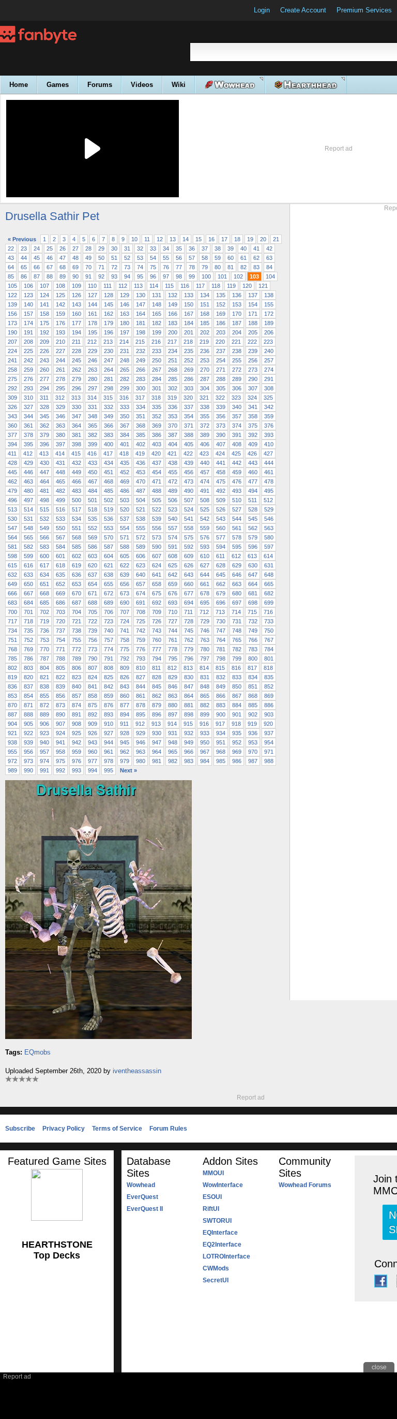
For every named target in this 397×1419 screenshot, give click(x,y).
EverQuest (142, 1197)
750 (268, 630)
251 (172, 360)
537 (124, 519)
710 (172, 612)
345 (44, 416)
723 (108, 621)
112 (122, 286)
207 (12, 342)
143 (76, 304)
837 (28, 686)
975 (60, 761)
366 (108, 425)
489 (172, 491)
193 (60, 332)
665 (268, 584)
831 (204, 677)
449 (76, 472)
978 (108, 761)
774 (108, 649)
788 (60, 658)
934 (220, 733)
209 (44, 342)
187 (236, 323)
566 (44, 537)
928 (124, 733)
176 (60, 323)
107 (44, 286)
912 (140, 724)
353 (172, 416)
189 (268, 323)
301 (156, 388)
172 (268, 314)
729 (204, 621)
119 (231, 286)
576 (204, 537)
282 (124, 379)
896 (156, 714)
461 (268, 472)
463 (28, 481)
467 (92, 481)
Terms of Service (117, 1128)
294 (44, 388)
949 (188, 742)
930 (156, 733)
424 (220, 453)
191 (28, 332)
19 (250, 239)
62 (256, 258)
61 (243, 258)
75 (153, 267)
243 (44, 360)
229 (92, 351)
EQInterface (220, 1232)
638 (108, 575)
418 (124, 453)
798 (220, 658)
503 (124, 500)
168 (204, 314)
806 (76, 668)
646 (236, 575)
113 (138, 286)
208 (28, 342)
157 (28, 314)
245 (76, 360)
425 (236, 453)
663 (236, 584)
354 (188, 416)
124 (44, 295)
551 (76, 528)
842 (108, 686)
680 (236, 593)
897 (172, 714)
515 (44, 509)
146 (124, 304)
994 (92, 770)
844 (140, 686)
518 (92, 509)
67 (50, 267)
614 (268, 556)
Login (262, 10)
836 (12, 686)
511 (252, 500)
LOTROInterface (226, 1256)
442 (236, 463)
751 (12, 640)
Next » (128, 770)
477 (252, 481)
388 (188, 435)
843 (124, 686)
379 (44, 435)
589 (140, 547)
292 (12, 388)
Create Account (303, 10)
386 (156, 435)
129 (124, 295)
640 (140, 575)
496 (12, 500)
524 (188, 509)
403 (156, 444)
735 (28, 630)
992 (60, 770)
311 (44, 397)
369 (156, 425)
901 (236, 714)
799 (236, 658)
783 (252, 649)
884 (236, 705)
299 (124, 388)
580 (268, 537)
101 (222, 276)
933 (204, 733)
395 (28, 444)
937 (268, 733)
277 (44, 379)
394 (12, 444)
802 (12, 668)
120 (247, 286)
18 (237, 239)
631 (268, 565)
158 (44, 314)
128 (108, 295)
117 (200, 286)
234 (172, 351)
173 (12, 323)
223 (268, 342)
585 (76, 547)
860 (124, 696)
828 (156, 677)
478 (268, 481)
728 (188, 621)
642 (172, 575)
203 (220, 332)
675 (156, 593)
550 (60, 528)
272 (236, 370)
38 (218, 248)
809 (124, 668)
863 (172, 696)
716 (268, 612)
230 (108, 351)
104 (270, 276)
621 (108, 565)
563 (268, 528)
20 (263, 239)
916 (204, 724)
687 (76, 602)
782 (236, 649)
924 (60, 733)
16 (211, 239)
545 (252, 519)
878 (140, 705)
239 (252, 351)
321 (204, 397)
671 (92, 593)
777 (156, 649)
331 (92, 407)
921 (12, 733)
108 (60, 286)
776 (140, 649)
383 (108, 435)
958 (60, 752)
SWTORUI (217, 1220)
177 (76, 323)
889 (44, 714)
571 (124, 537)
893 (108, 714)
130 (140, 295)
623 (140, 565)
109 (76, 286)
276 (28, 379)
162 (108, 314)
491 (204, 491)
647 (252, 575)
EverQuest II (145, 1208)
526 (220, 509)
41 (256, 248)
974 (44, 761)
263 (92, 370)
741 (124, 630)
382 (92, 435)
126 (76, 295)
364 (76, 425)
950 (204, 742)
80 (218, 267)
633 (28, 575)
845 (156, 686)
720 (60, 621)
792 (124, 658)
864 (188, 696)
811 (156, 668)
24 (37, 248)
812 (172, 668)
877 (124, 705)
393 (268, 435)
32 (140, 248)
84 (269, 267)
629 (236, 565)
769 (28, 649)
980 (140, 761)
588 (124, 547)
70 (88, 267)
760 (156, 640)
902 (252, 714)
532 (44, 519)
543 (220, 519)
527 (236, 509)
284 (156, 379)
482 (60, 491)
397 (60, 444)
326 (12, 407)
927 (108, 733)
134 (204, 295)
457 (204, 472)
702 (44, 612)
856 (60, 696)
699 (268, 602)
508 (204, 500)
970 (252, 752)
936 (252, 733)
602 (76, 556)
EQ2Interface (222, 1244)
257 (268, 360)
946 (140, 742)
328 (44, 407)
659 (172, 584)
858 (92, 696)
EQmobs (37, 1052)
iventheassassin (137, 1071)
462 (12, 481)
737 (60, 630)
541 (188, 519)
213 (108, 342)
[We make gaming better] (33, 10)
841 (92, 686)
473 (188, 481)
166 (172, 314)
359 (268, 416)
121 (263, 286)
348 (92, 416)
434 (108, 463)
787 (44, 658)
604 (108, 556)
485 (108, 491)
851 (252, 686)
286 (188, 379)
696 (220, 602)
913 (156, 724)
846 (172, 686)
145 (108, 304)
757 (108, 640)
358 (252, 416)
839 (60, 686)
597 (268, 547)
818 (268, 668)
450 (92, 472)
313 (76, 397)
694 (188, 602)
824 (92, 677)
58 (205, 258)
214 (124, 342)
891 (76, 714)
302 (172, 388)
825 (108, 677)
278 (60, 379)
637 (92, 575)
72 (114, 267)
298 (108, 388)
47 (62, 258)
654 (92, 584)
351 (140, 416)
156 (12, 314)
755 (76, 640)
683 (12, 602)
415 (76, 453)
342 (268, 407)
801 (268, 658)
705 (92, 612)
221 (236, 342)
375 (252, 425)
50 (101, 258)
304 (204, 388)
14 (185, 239)
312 (60, 397)
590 (156, 547)
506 (172, 500)
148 (156, 304)
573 (156, 537)
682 (268, 593)
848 (204, 686)
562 (252, 528)
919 (252, 724)
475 (220, 481)
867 (236, 696)
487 (140, 491)
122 (12, 295)
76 (166, 267)
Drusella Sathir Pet (52, 216)
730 (220, 621)
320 (188, 397)
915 (188, 724)
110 (92, 286)
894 (124, 714)
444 (268, 463)
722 (92, 621)
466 (76, 481)
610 (204, 556)
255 (236, 360)
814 (204, 668)
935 (236, 733)
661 (204, 584)
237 (220, 351)
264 (108, 370)
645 (220, 575)
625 (172, 565)
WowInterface (223, 1185)
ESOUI (212, 1197)
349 (108, 416)
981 (156, 761)
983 (188, 761)
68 (62, 267)
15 (198, 239)
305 (220, 388)
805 (60, 668)
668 (44, 593)
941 (60, 742)
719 (44, 621)
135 (220, 295)
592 (188, 547)
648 (268, 575)
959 (76, 752)
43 (11, 258)
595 (236, 547)
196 (108, 332)
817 (252, 668)
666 (12, 593)
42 (269, 248)
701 (28, 612)
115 (169, 286)
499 (60, 500)
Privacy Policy (63, 1128)
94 (127, 276)
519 (108, 509)
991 (44, 770)
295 (60, 388)
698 (252, 602)
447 (44, 472)
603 (92, 556)
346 (60, 416)
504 (140, 500)
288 (220, 379)
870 (12, 705)
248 (124, 360)
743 (156, 630)
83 (256, 267)
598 (12, 556)
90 (75, 276)
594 (220, 547)
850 (236, 686)
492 (220, 491)
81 (230, 267)
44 (24, 258)
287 (204, 379)
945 (124, 742)
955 (12, 752)
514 (28, 509)
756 (92, 640)
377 (12, 435)
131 (156, 295)
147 (140, 304)
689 (108, 602)
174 (28, 323)
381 (76, 435)
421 (172, 453)
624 (156, 565)
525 (204, 509)
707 (124, 612)
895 (140, 714)
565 (28, 537)
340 (236, 407)
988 (268, 761)
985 (220, 761)
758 (124, 640)
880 (172, 705)
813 (188, 668)
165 (156, 314)
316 (124, 397)
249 (140, 360)
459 (236, 472)
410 (268, 444)
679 (220, 593)
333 (124, 407)
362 (44, 425)
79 (205, 267)
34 (166, 248)
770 (44, 649)
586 (92, 547)
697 (236, 602)
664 (252, 584)
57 (192, 258)
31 (127, 248)
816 (236, 668)
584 (60, 547)
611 (220, 556)
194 (76, 332)
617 (44, 565)
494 (252, 491)
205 (252, 332)
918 (236, 724)
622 (124, 565)
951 (220, 742)
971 (268, 752)
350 (124, 416)
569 (92, 537)
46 (50, 258)
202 (204, 332)
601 (60, 556)
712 (204, 612)
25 (50, 248)
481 (44, 491)
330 (76, 407)
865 (204, 696)
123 (28, 295)
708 (140, 612)
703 (60, 612)
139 (12, 304)
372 (204, 425)
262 (76, 370)
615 (12, 565)
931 (172, 733)
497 (28, 500)
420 (156, 453)
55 (166, 258)
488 (156, 491)
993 (76, 770)
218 (188, 342)
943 (92, 742)
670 (76, 593)
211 (76, 342)
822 (60, 677)
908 (76, 724)
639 (124, 575)
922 (28, 733)
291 (268, 379)
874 (76, 705)
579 (252, 537)
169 (220, 314)
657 (140, 584)
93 (114, 276)
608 (172, 556)
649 (12, 584)
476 (236, 481)
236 (204, 351)
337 (188, 407)
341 (252, 407)
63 (269, 258)
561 (236, 528)
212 (92, 342)
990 (28, 770)
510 (236, 500)
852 (268, 686)
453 (140, 472)
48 (75, 258)
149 (172, 304)
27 (75, 248)
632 (12, 575)
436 (140, 463)
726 (156, 621)
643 (188, 575)
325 (268, 397)
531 (28, 519)
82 (243, 267)
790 (92, 658)
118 (215, 286)
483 (76, 491)
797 (204, 658)
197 (124, 332)
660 (188, 584)
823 (76, 677)
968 (220, 752)
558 (188, 528)
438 (172, 463)
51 (114, 258)
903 (268, 714)
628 (220, 565)
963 (140, 752)
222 (252, 342)
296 (76, 388)
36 (192, 248)
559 (204, 528)
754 (60, 640)
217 (172, 342)
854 (28, 696)
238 (236, 351)
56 (179, 258)
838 (44, 686)
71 (101, 267)
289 (236, 379)
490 (188, 491)
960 (92, 752)
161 (92, 314)
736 (44, 630)
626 (188, 565)
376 (268, 425)
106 (28, 286)
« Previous (22, 239)
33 (153, 248)
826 (124, 677)
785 (12, 658)
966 (188, 752)
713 (220, 612)
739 (92, 630)
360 (12, 425)
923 (44, 733)
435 (124, 463)
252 (188, 360)
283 (140, 379)
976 (76, 761)
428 (12, 463)
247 (108, 360)
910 (108, 724)
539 (156, 519)
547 (12, 528)
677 (188, 593)
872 (44, 705)
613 (252, 556)
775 (124, 649)
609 (188, 556)
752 (28, 640)
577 (220, 537)
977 (92, 761)
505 (156, 500)
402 (140, 444)
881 (188, 705)
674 (140, 593)
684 (28, 602)
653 (76, 584)
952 (236, 742)
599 (28, 556)
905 (28, 724)
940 (44, 742)
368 (140, 425)
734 (12, 630)
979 (124, 761)
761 (172, 640)
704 (76, 612)
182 (156, 323)
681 (252, 593)
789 (76, 658)
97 (166, 276)
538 (140, 519)
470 (140, 481)
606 (140, 556)
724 (124, 621)
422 (188, 453)
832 (220, 677)
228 (76, 351)
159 (60, 314)
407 (220, 444)
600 (44, 556)
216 (156, 342)
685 (44, 602)
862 (156, 696)
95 (140, 276)
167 (188, 314)
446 (28, 472)
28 (88, 248)
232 (140, 351)
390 (220, 435)
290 (252, 379)
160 (76, 314)
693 (172, 602)
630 (252, 565)
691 (140, 602)
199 (156, 332)
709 (156, 612)
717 (12, 621)
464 (44, 481)
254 (220, 360)
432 (76, 463)
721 (76, 621)
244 (60, 360)
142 (60, 304)
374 (236, 425)
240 (268, 351)
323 (236, 397)
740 (108, 630)
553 (108, 528)
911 (124, 724)
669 (60, 593)
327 (28, 407)
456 (188, 472)
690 (124, 602)
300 (140, 388)
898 (188, 714)
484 (92, 491)
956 (28, 752)
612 (236, 556)
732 (252, 621)
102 (238, 276)
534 (76, 519)
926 (92, 733)
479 (12, 491)
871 (28, 705)
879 (156, 705)
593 (204, 547)
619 (76, 565)
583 (44, 547)
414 (60, 453)
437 (156, 463)
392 (252, 435)
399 (92, 444)
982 (172, 761)
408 (236, 444)
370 (172, 425)
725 (140, 621)
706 (108, 612)
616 (28, 565)
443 (252, 463)
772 (76, 649)
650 (28, 584)
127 (92, 295)
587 (108, 547)
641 (156, 575)
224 (12, 351)
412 (28, 453)
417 (108, 453)
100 (206, 276)
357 (236, 416)
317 (140, 397)
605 (124, 556)
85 (11, 276)
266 (140, 370)
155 (268, 304)
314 (92, 397)
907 (60, 724)
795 (172, 658)
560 (220, 528)
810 (140, 668)
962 (124, 752)
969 (236, 752)
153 (236, 304)
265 (124, 370)
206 (268, 332)
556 (156, 528)
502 (108, 500)
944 (108, 742)
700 (12, 612)
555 (140, 528)
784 (268, 649)
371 (188, 425)
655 (108, 584)
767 (268, 640)
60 (230, 258)
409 (252, 444)
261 (60, 370)
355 (204, 416)
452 (124, 472)
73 (127, 267)
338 (204, 407)
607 (156, 556)
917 (220, 724)
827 (140, 677)
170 (236, 314)
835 (268, 677)
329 (60, 407)
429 (28, 463)
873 (60, 705)
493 (236, 491)
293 (28, 388)
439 (188, 463)
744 (172, 630)
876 (108, 705)
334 (140, 407)
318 (156, 397)
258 (12, 370)
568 (76, 537)
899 (204, 714)
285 (172, 379)
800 (252, 658)
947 (156, 742)
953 (252, 742)
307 (252, 388)
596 (252, 547)
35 (179, 248)
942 (76, 742)
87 (37, 276)
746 (204, 630)
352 (156, 416)
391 (236, 435)
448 (60, 472)
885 (252, 705)
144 (92, 304)
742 (140, 630)
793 (140, 658)
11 (147, 239)
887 (12, 714)
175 (44, 323)
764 (220, 640)
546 (268, 519)
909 (92, 724)
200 (172, 332)
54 (153, 258)
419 (140, 453)
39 (230, 248)
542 (204, 519)
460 (252, 472)
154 (252, 304)
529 (268, 509)
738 (76, 630)
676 (172, 593)
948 (172, 742)
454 (156, 472)
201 (188, 332)
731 (236, 621)
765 (236, 640)
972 (12, 761)
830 (188, 677)
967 (204, 752)
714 (236, 612)
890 (60, 714)
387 (172, 435)
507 (188, 500)
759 (140, 640)
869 (268, 696)
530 (12, 519)
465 (60, 481)
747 (220, 630)
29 (101, 248)
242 (28, 360)
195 (92, 332)
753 (44, 640)
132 (172, 295)
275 (12, 379)
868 (252, 696)
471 (156, 481)
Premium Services (364, 10)
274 (268, 370)
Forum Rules (168, 1128)
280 (92, 379)
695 (204, 602)
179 (108, 323)
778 (172, 649)
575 (188, 537)
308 (268, 388)
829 (172, 677)
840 (76, 686)
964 (156, 752)
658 (156, 584)
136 (236, 295)
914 (172, 724)
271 (220, 370)
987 (252, 761)
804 (44, 668)
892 (92, 714)
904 (12, 724)
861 (140, 696)
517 (76, 509)
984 (204, 761)
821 (44, 677)
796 (188, 658)
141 (44, 304)
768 (12, 649)
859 (108, 696)
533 (60, 519)
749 (252, 630)
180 (124, 323)
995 (108, 770)
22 (11, 248)
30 (114, 248)
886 (268, 705)
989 (12, 770)
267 (156, 370)
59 (218, 258)
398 (76, 444)
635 (60, 575)
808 (108, 668)
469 (124, 481)
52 (127, 258)
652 (60, 584)
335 (156, 407)
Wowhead (141, 1185)
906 (44, 724)
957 (44, 752)
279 (76, 379)
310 (28, 397)
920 (268, 724)
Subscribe (20, 1128)
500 (76, 500)
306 (236, 388)
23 (24, 248)
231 (124, 351)
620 (92, 565)
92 (101, 276)
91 (88, 276)
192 (44, 332)
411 (12, 453)
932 (188, 733)
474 (204, 481)
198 (140, 332)
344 (28, 416)
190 (12, 332)
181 (140, 323)
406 (204, 444)
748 (236, 630)
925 (76, 733)
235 (188, 351)
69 (75, 267)
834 (252, 677)
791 (108, 658)
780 (204, 649)
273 (252, 370)
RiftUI (211, 1208)
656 (124, 584)
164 (140, 314)
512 (268, 500)
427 (268, 453)
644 (204, 575)
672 (108, 593)
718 (28, 621)
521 (140, 509)
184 (188, 323)
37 (205, 248)
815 (220, 668)
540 (172, 519)
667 (28, 593)
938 (12, 742)
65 (24, 267)
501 (92, 500)
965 (172, 752)
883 (220, 705)
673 (124, 593)
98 (179, 276)
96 (153, 276)
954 (268, 742)
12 (160, 239)
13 (173, 239)
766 (252, 640)
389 (204, 435)
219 (204, 342)
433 (92, 463)
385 (140, 435)
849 (220, 686)
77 (179, 267)
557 (172, 528)
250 (156, 360)
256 (252, 360)
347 (76, 416)
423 (204, 453)
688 (92, 602)
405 (188, 444)
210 (60, 342)
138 (268, 295)
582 (28, 547)
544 (236, 519)
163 (124, 314)
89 (62, 276)
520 (124, 509)
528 (252, 509)
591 (172, 547)
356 (220, 416)
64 (11, 267)
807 (92, 668)
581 (12, 547)
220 (220, 342)
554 (124, 528)
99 (192, 276)
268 (172, 370)
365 (92, 425)
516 (60, 509)
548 (28, 528)
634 (44, 575)
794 (156, 658)
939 (28, 742)
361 (28, 425)
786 (28, 658)
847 (188, 686)
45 (37, 258)
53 (140, 258)
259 (28, 370)
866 (220, 696)
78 (192, 267)
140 (28, 304)
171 (252, 314)
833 (236, 677)
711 (188, 612)
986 (236, 761)
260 (44, 370)
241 (12, 360)
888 (28, 714)
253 (204, 360)
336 (172, 407)
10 (134, 239)
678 (204, 593)
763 (204, 640)
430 (44, 463)
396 (44, 444)
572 (140, 537)
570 (108, 537)
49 (88, 258)
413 (44, 453)
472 (172, 481)
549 (44, 528)
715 (252, 612)
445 (12, 472)
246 (92, 360)
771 (60, 649)
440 (204, 463)
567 (60, 537)
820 (28, 677)
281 (108, 379)
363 (60, 425)
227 (60, 351)
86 (24, 276)
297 (92, 388)
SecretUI (215, 1280)
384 (124, 435)
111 (107, 286)
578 (236, 537)
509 (220, 500)
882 (204, 705)
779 (188, 649)
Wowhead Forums (305, 1185)
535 (92, 519)
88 (50, 276)
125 (60, 295)
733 (268, 621)
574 (172, 537)
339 (220, 407)
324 (252, 397)
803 (28, 668)
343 (12, 416)
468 (108, 481)
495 (268, 491)
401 (124, 444)
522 (156, 509)
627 (204, 565)
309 (12, 397)
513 (12, 509)
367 (124, 425)
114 (153, 286)
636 (76, 575)
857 (76, 696)
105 (12, 286)
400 (108, 444)
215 (140, 342)
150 (188, 304)
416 (92, 453)
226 (44, 351)
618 (60, 565)
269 (188, 370)
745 (188, 630)
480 (28, 491)
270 (204, 370)
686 (60, 602)
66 (37, 267)
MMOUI (213, 1173)
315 (108, 397)
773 (92, 649)
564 (12, 537)
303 (188, 388)
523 (172, 509)
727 (172, 621)
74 (140, 267)
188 (252, 323)
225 (28, 351)
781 (220, 649)
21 (276, 239)
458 (220, 472)
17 (224, 239)
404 (172, 444)
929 (140, 733)
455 (172, 472)
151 (204, 304)
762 (188, 640)
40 (243, 248)
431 (60, 463)
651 (44, 584)
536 (108, 519)
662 (220, 584)
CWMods (216, 1268)
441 (220, 463)
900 (220, 714)
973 (28, 761)
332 (108, 407)
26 (62, 248)
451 (108, 472)
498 (44, 500)
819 (12, 677)
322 (220, 397)
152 (220, 304)
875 (92, 705)
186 (220, 323)
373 (220, 425)
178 (92, 323)
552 (92, 528)
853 (12, 696)
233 (156, 351)
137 (252, 295)
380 (60, 435)
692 (156, 602)
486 (124, 491)
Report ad (339, 148)
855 (44, 696)
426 (252, 453)
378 (28, 435)
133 (188, 295)
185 (204, 323)
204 (236, 332)
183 (172, 323)
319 (172, 397)
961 (108, 752)
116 (184, 286)
